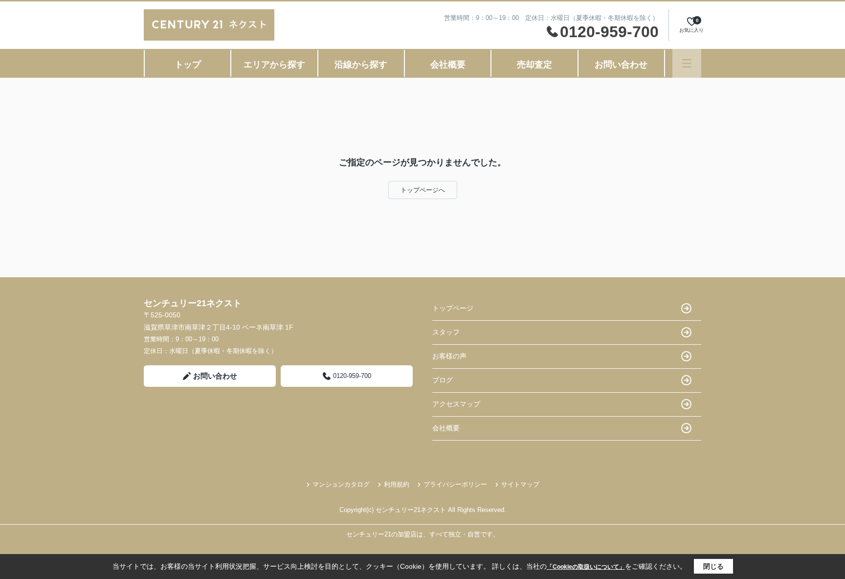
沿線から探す (360, 64)
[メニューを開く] (686, 63)
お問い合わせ (621, 64)
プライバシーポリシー (455, 484)
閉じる (713, 566)
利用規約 (396, 484)
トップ (188, 64)
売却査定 (534, 64)
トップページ (452, 308)
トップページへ (422, 190)
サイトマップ (520, 484)
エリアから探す (274, 64)
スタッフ (446, 332)
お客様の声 (449, 356)
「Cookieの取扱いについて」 (586, 566)
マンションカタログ (341, 484)
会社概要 (448, 64)
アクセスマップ (456, 404)
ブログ (442, 380)
